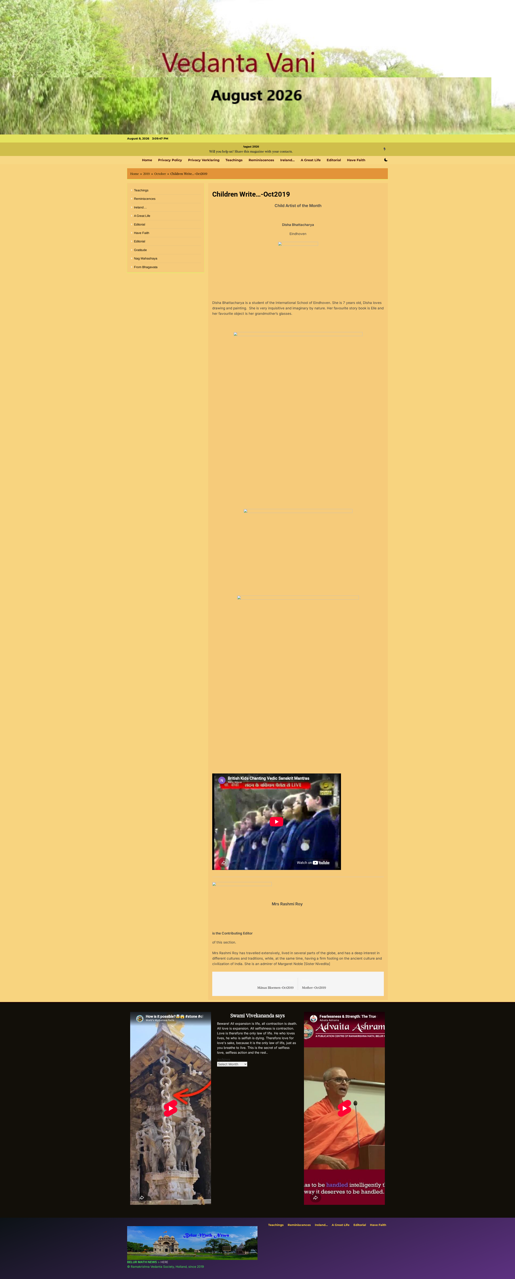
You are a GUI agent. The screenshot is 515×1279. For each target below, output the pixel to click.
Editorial (334, 160)
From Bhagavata (146, 267)
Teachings (234, 160)
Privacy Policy (170, 160)
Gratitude (140, 250)
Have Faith (356, 160)
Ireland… (287, 160)
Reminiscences (261, 160)
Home (147, 160)
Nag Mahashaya (145, 258)
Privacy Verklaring (203, 160)
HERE (164, 1262)
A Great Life (311, 160)
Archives (223, 1059)
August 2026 (251, 146)
